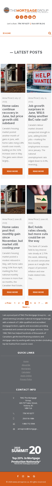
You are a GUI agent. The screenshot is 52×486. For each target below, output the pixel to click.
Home (7, 33)
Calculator (26, 372)
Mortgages (26, 368)
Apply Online (26, 375)
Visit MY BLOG (38, 23)
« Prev (8, 303)
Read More (12, 171)
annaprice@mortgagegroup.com (32, 429)
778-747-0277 (23, 23)
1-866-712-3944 (28, 423)
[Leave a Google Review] (30, 17)
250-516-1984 (28, 418)
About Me (26, 365)
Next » (26, 307)
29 (46, 303)
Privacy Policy (26, 379)
